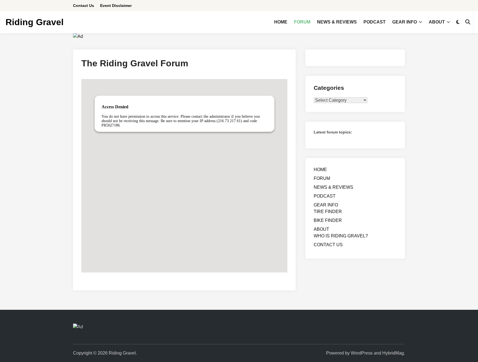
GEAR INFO (404, 22)
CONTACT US (328, 244)
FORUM (302, 22)
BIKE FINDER (328, 220)
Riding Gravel (35, 22)
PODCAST (374, 22)
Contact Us (83, 5)
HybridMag (393, 353)
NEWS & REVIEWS (337, 22)
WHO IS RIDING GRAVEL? (341, 236)
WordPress (362, 353)
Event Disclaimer (116, 5)
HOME (280, 22)
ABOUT (437, 22)
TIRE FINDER (328, 211)
